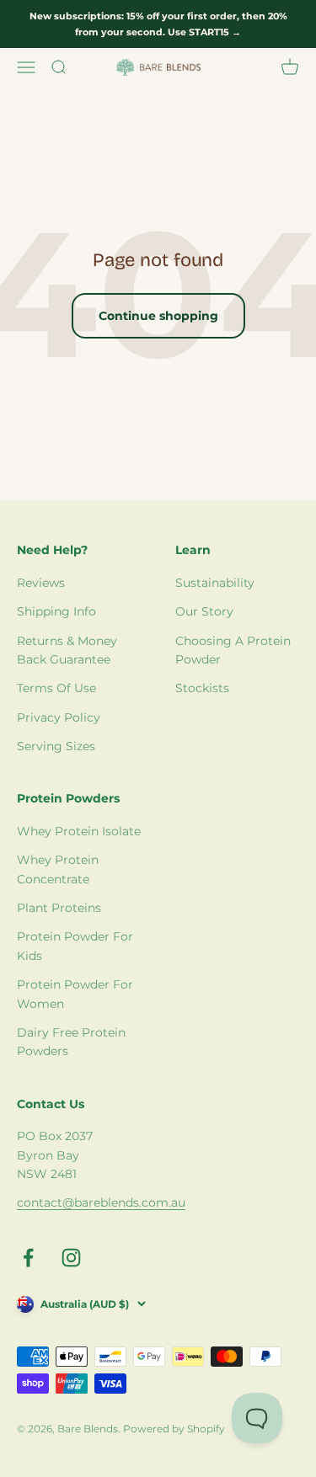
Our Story (204, 611)
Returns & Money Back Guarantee (67, 650)
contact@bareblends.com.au (101, 1202)
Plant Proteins (59, 907)
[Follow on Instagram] (71, 1257)
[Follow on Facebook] (28, 1257)
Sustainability (214, 582)
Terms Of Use (56, 688)
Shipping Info (56, 611)
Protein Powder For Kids (75, 945)
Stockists (202, 688)
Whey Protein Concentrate (58, 869)
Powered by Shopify (174, 1428)
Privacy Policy (58, 717)
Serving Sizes (56, 746)
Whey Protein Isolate (79, 831)
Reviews (41, 582)
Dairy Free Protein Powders (71, 1041)
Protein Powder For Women (75, 993)
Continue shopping (158, 315)
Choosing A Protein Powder (233, 650)
